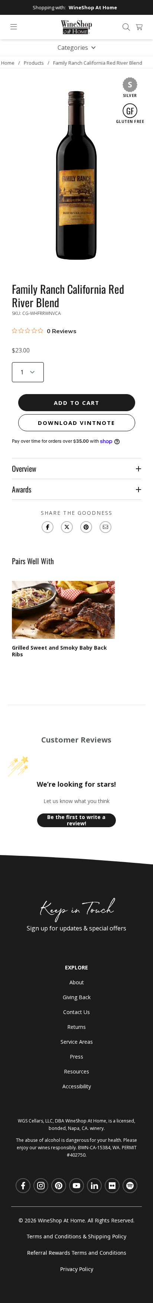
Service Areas (77, 1041)
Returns (76, 1026)
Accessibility (76, 1086)
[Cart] (139, 27)
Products (34, 62)
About (76, 982)
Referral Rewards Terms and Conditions (76, 1252)
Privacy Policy (76, 1269)
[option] (63, 619)
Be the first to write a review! (76, 820)
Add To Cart (77, 402)
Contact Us (76, 1012)
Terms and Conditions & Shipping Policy (76, 1236)
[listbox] (76, 619)
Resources (76, 1071)
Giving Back (77, 997)
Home (7, 62)
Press (76, 1056)
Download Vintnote (76, 422)
